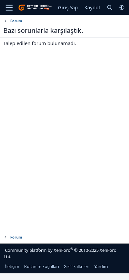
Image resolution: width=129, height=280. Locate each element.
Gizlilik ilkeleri (76, 266)
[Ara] (109, 7)
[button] (122, 7)
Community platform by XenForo (60, 253)
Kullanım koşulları (41, 266)
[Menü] (9, 7)
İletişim (12, 266)
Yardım (101, 266)
